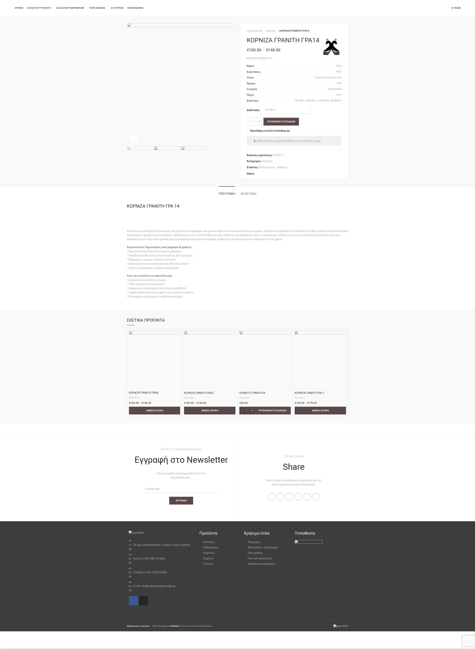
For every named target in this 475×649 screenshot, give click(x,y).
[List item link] (162, 545)
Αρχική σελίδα (255, 30)
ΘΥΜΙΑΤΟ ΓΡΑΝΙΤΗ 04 (252, 392)
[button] (265, 410)
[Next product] (340, 31)
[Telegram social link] (275, 173)
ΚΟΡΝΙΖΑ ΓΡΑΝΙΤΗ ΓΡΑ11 (309, 392)
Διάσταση (253, 110)
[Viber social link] (279, 173)
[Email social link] (266, 173)
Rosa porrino (267, 167)
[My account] (429, 8)
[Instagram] (143, 600)
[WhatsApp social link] (270, 173)
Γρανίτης (282, 167)
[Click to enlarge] (134, 139)
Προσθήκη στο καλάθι (281, 121)
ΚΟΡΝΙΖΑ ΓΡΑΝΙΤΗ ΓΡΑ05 (199, 392)
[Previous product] (332, 31)
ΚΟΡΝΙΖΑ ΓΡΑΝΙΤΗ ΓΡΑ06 (144, 392)
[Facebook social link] (258, 173)
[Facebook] (133, 600)
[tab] (227, 192)
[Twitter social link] (262, 173)
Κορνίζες (271, 30)
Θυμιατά (244, 397)
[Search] (435, 8)
